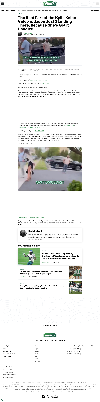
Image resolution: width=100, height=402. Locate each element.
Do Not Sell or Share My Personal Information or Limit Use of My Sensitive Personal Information (50, 391)
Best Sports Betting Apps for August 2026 (80, 346)
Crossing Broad (7, 346)
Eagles (20, 13)
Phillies (37, 351)
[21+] (43, 396)
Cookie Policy (7, 356)
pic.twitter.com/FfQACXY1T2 (36, 127)
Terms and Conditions (9, 354)
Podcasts (54, 340)
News (36, 346)
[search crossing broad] (97, 3)
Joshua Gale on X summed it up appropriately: (31, 217)
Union (36, 358)
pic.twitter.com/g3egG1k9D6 (38, 80)
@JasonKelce (23, 127)
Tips (41, 340)
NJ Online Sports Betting (74, 354)
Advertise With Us (49, 325)
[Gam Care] (48, 396)
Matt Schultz (45, 262)
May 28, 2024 (46, 83)
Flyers (36, 356)
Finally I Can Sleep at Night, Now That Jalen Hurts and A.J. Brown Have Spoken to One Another (42, 287)
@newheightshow (69, 125)
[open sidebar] (2, 3)
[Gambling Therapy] (54, 396)
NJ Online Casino (8, 372)
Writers (47, 340)
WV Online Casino (8, 377)
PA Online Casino (8, 369)
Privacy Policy (7, 351)
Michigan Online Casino (9, 374)
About (36, 340)
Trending (37, 361)
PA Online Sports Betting (74, 349)
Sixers (36, 354)
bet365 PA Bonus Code (73, 351)
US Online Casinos (8, 367)
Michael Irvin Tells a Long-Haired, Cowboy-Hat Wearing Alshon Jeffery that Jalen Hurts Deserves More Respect (61, 256)
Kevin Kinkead (28, 33)
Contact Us (62, 340)
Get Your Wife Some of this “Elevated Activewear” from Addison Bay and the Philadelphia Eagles (41, 273)
